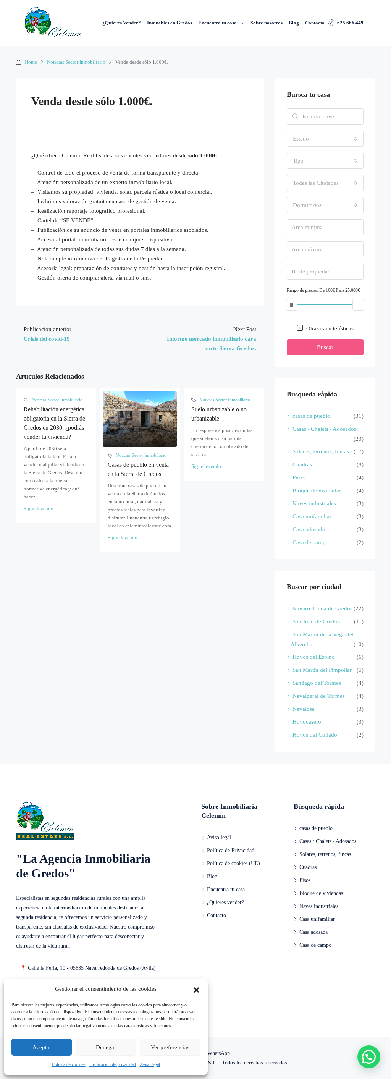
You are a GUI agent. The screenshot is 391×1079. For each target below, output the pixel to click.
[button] (196, 989)
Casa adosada (308, 529)
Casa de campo (310, 542)
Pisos (298, 477)
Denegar (106, 1047)
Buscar (325, 347)
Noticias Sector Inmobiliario (76, 62)
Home (31, 62)
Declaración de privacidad (112, 1064)
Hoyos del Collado (314, 735)
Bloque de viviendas (316, 490)
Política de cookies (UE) (233, 863)
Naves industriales (314, 503)
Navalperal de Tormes (318, 696)
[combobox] (325, 139)
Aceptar (41, 1047)
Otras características (329, 328)
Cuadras (302, 464)
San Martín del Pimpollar (322, 670)
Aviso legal (150, 1064)
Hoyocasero (306, 722)
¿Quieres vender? (225, 902)
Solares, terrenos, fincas (320, 451)
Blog (294, 23)
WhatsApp (218, 1053)
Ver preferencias (170, 1047)
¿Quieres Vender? (121, 23)
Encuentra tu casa (217, 23)
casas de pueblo (311, 416)
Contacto (315, 23)
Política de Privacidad (230, 850)
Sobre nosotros (266, 23)
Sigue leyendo (38, 508)
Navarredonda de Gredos (322, 608)
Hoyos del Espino (313, 657)
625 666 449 (350, 23)
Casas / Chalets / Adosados (324, 429)
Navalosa (303, 709)
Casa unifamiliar (311, 516)
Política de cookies (69, 1064)
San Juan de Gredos (316, 621)
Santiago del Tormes (316, 683)
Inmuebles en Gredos (169, 23)
